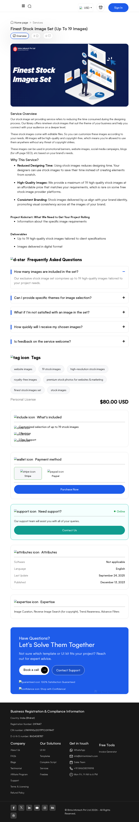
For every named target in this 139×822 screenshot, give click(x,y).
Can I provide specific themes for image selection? (53, 298)
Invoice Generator (108, 751)
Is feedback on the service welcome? (42, 341)
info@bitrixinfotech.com (86, 756)
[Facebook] (14, 808)
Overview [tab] (21, 35)
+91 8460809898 (84, 768)
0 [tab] (46, 35)
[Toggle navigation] (23, 5)
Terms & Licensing (20, 786)
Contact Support (68, 670)
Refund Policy (17, 792)
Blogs (13, 762)
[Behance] (52, 808)
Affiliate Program (19, 774)
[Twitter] (21, 808)
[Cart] (100, 7)
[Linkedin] (29, 808)
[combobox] (85, 8)
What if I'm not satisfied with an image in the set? (52, 312)
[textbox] (85, 7)
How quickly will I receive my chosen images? (48, 327)
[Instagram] (45, 808)
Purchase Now (69, 489)
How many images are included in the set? (46, 272)
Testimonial (16, 768)
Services (38, 22)
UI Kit (42, 749)
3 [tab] (34, 35)
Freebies (44, 774)
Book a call (31, 670)
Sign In (118, 7)
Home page (21, 22)
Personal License (23, 399)
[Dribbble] (14, 816)
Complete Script (48, 762)
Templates (45, 756)
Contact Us (69, 530)
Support (15, 780)
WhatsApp (79, 749)
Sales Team (79, 762)
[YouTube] (37, 808)
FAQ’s (13, 756)
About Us (15, 749)
